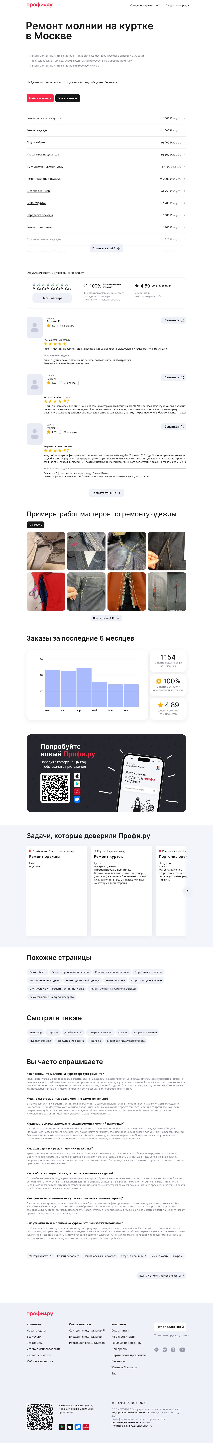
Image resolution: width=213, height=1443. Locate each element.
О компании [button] (120, 1330)
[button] (173, 320)
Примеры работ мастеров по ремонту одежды (102, 513)
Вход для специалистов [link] (85, 1336)
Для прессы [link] (119, 1349)
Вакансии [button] (118, 1361)
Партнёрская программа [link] (128, 1355)
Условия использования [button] (44, 1349)
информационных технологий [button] (130, 1412)
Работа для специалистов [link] (87, 1343)
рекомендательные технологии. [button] (131, 1422)
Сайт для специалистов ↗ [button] (87, 1330)
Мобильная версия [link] (40, 1361)
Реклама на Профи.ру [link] (126, 1343)
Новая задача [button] (36, 1330)
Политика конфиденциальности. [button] (131, 1425)
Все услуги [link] (34, 1336)
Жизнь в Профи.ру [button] (124, 1367)
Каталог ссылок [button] (37, 1355)
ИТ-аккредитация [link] (123, 1336)
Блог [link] (114, 1373)
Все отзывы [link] (34, 1343)
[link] (40, 98)
